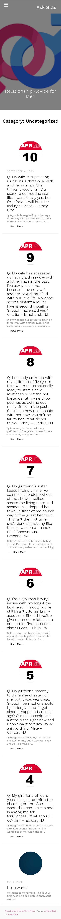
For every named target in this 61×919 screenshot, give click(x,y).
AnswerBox (13, 914)
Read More (18, 226)
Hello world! (17, 887)
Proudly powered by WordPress (20, 911)
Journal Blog (50, 911)
